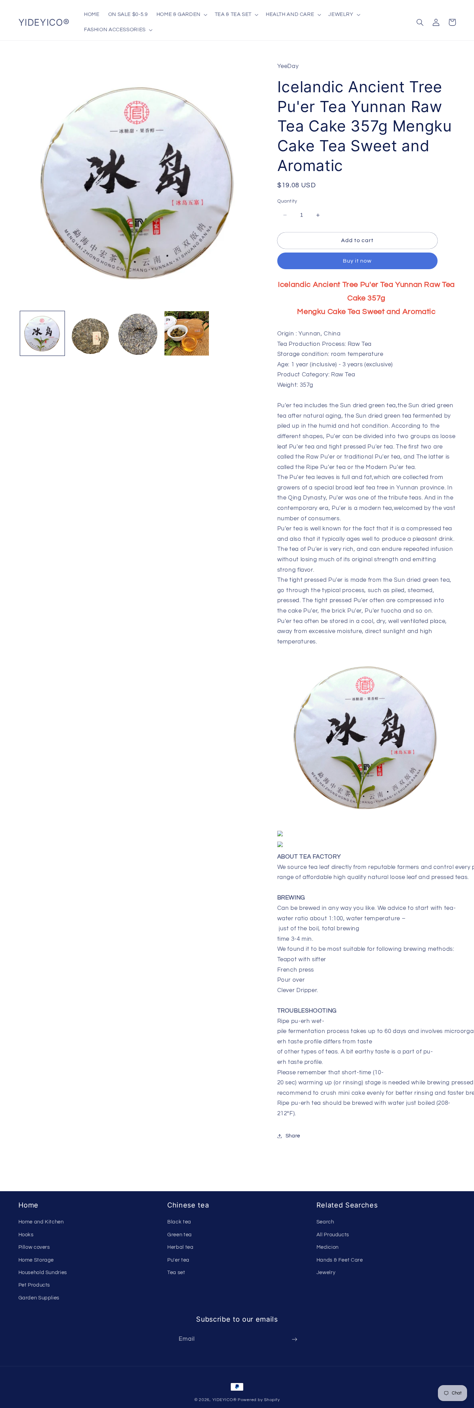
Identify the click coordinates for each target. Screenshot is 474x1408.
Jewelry (325, 1272)
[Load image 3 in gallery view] (138, 333)
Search (325, 1221)
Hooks (26, 1234)
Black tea (179, 1221)
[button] (181, 14)
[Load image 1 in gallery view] (42, 333)
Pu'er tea (178, 1260)
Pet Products (34, 1285)
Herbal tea (180, 1247)
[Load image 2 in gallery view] (90, 333)
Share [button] (293, 1135)
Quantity (287, 201)
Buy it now (357, 261)
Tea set (176, 1272)
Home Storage (36, 1260)
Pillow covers (34, 1247)
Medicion (327, 1247)
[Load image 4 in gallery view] (186, 333)
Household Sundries (42, 1272)
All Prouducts (332, 1234)
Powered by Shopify (259, 1400)
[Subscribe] (295, 1339)
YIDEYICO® (224, 1400)
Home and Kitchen (41, 1221)
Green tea (179, 1234)
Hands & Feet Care (339, 1260)
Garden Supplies (38, 1297)
